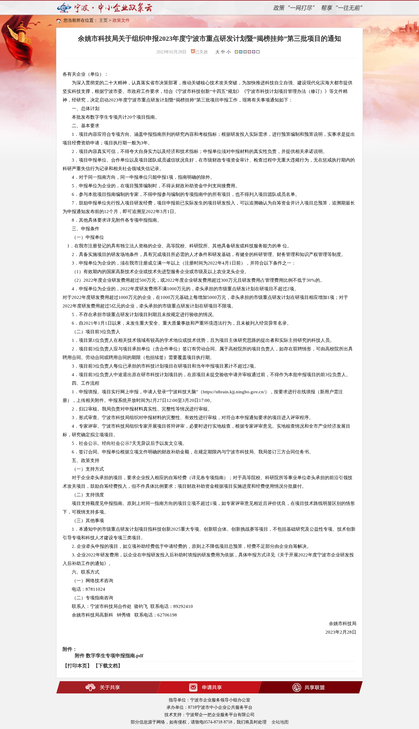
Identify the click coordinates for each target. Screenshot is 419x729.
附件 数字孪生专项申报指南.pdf (109, 655)
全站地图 (280, 722)
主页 (103, 20)
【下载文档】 (108, 665)
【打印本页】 (77, 665)
